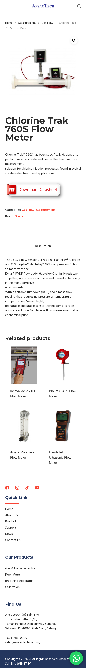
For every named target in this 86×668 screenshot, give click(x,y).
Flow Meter (13, 574)
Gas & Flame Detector (20, 568)
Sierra (19, 216)
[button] (6, 6)
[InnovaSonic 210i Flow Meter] (24, 365)
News (9, 534)
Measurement (27, 23)
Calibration (12, 587)
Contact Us (13, 540)
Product (10, 521)
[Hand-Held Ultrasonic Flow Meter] (63, 426)
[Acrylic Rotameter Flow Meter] (24, 426)
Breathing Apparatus (19, 581)
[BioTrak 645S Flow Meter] (63, 365)
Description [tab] (43, 246)
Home (9, 23)
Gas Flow (47, 23)
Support (10, 527)
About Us (11, 515)
